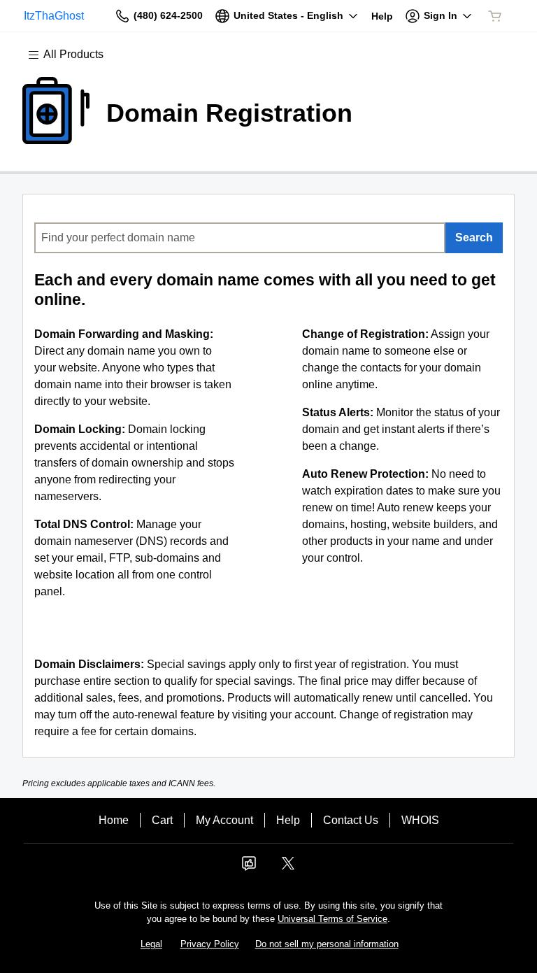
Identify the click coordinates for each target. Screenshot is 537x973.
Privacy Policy (209, 944)
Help (288, 820)
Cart (162, 820)
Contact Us (350, 820)
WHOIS (420, 820)
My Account (224, 820)
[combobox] (240, 238)
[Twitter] (288, 868)
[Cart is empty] (495, 16)
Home (114, 820)
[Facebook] (249, 868)
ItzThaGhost (54, 16)
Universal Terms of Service (332, 919)
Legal (151, 944)
